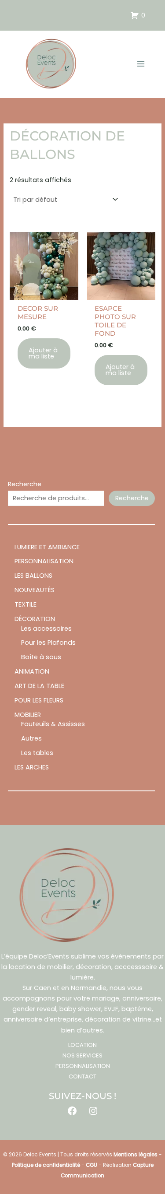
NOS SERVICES (82, 1055)
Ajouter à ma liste (43, 353)
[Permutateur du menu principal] (141, 64)
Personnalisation (82, 1066)
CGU (91, 1165)
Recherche (24, 484)
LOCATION (82, 1045)
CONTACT (82, 1076)
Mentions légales (136, 1154)
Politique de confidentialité (46, 1165)
